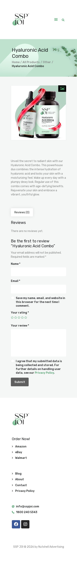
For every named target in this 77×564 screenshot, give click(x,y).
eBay (18, 452)
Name (15, 264)
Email (15, 281)
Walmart (21, 458)
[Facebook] (16, 524)
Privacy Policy (44, 372)
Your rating (20, 312)
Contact (21, 485)
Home (16, 62)
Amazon (20, 446)
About (19, 479)
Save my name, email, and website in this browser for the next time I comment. (40, 301)
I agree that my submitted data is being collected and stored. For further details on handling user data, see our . (39, 367)
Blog (18, 473)
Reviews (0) (21, 212)
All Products (31, 62)
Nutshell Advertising (51, 546)
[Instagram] (25, 524)
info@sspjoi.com (27, 506)
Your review (20, 325)
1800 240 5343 (26, 512)
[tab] (22, 212)
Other (47, 62)
